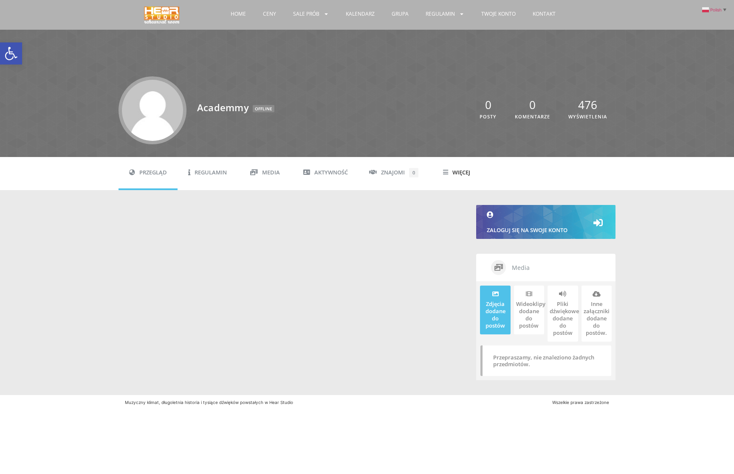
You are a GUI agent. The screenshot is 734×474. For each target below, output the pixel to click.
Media (271, 172)
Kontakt (544, 13)
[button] (11, 53)
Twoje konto (498, 13)
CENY (269, 13)
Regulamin (440, 13)
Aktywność (331, 172)
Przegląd (153, 172)
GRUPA (400, 13)
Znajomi (398, 172)
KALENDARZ (360, 13)
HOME (238, 13)
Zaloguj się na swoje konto (527, 230)
